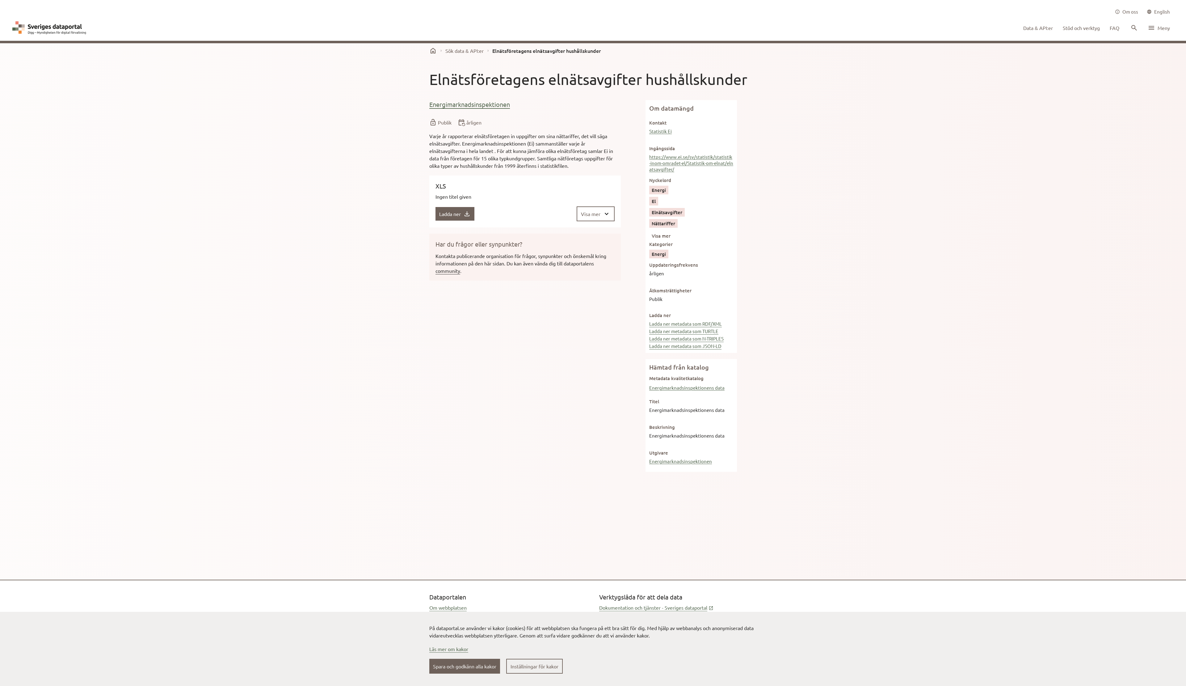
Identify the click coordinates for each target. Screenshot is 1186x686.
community (447, 271)
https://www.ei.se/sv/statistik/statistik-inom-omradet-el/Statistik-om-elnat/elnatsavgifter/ (691, 163)
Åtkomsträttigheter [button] (670, 290)
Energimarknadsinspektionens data (687, 388)
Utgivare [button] (658, 453)
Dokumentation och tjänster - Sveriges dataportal (656, 607)
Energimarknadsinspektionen (469, 104)
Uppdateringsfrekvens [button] (673, 265)
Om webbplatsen (448, 607)
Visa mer (661, 236)
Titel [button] (654, 401)
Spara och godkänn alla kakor (464, 666)
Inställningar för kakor (534, 666)
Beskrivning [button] (662, 427)
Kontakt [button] (658, 123)
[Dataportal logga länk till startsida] (50, 28)
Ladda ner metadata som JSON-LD (685, 346)
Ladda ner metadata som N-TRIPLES (686, 338)
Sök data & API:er (464, 51)
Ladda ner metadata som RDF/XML (685, 324)
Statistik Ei (660, 131)
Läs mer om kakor (448, 649)
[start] (433, 50)
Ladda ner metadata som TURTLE (683, 331)
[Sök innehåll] (1133, 28)
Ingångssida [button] (662, 148)
